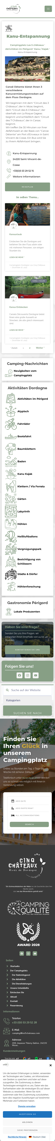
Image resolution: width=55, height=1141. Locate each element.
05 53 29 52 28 (29, 778)
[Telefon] (6, 1021)
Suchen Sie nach (27, 713)
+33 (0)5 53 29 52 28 (24, 1022)
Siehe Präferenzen (27, 1130)
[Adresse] (6, 1043)
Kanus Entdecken (18, 307)
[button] (50, 1065)
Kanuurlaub (15, 234)
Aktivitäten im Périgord (19, 49)
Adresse (16, 1039)
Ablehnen (27, 1122)
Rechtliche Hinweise (18, 1137)
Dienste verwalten (26, 1106)
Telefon (16, 1018)
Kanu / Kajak (41, 49)
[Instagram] (28, 675)
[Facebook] (19, 675)
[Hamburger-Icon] (48, 9)
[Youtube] (36, 675)
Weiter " (40, 348)
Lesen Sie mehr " (16, 257)
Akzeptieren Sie (27, 1114)
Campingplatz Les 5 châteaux (27, 45)
